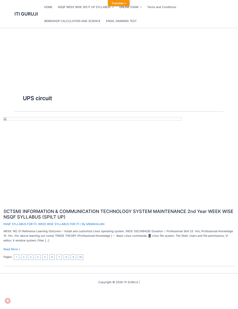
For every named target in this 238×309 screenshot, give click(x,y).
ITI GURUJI (26, 14)
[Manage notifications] (7, 301)
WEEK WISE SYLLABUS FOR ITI (58, 224)
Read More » (11, 249)
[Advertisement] (119, 54)
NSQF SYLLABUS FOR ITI (20, 224)
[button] (112, 7)
